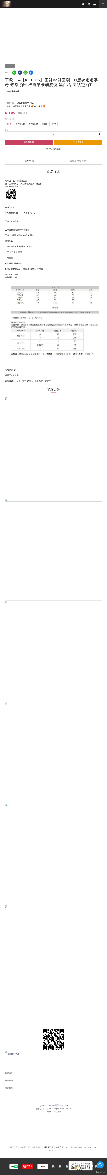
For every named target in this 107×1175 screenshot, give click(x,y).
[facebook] (20, 72)
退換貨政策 (25, 1147)
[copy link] (31, 72)
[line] (14, 72)
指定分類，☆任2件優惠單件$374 (20, 102)
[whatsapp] (25, 72)
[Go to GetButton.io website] (100, 1172)
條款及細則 (37, 1147)
